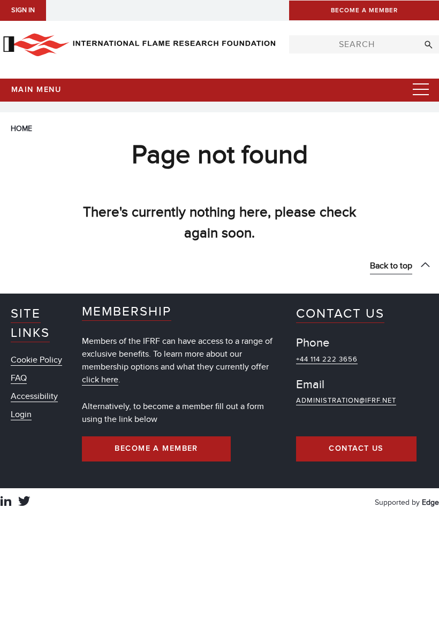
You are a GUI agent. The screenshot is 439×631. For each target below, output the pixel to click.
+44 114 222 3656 (327, 359)
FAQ (19, 378)
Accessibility (34, 396)
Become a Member (156, 448)
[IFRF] (139, 42)
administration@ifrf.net (346, 400)
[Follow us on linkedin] (6, 502)
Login (21, 414)
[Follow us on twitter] (24, 502)
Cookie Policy (36, 360)
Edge (430, 502)
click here (100, 379)
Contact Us (356, 448)
